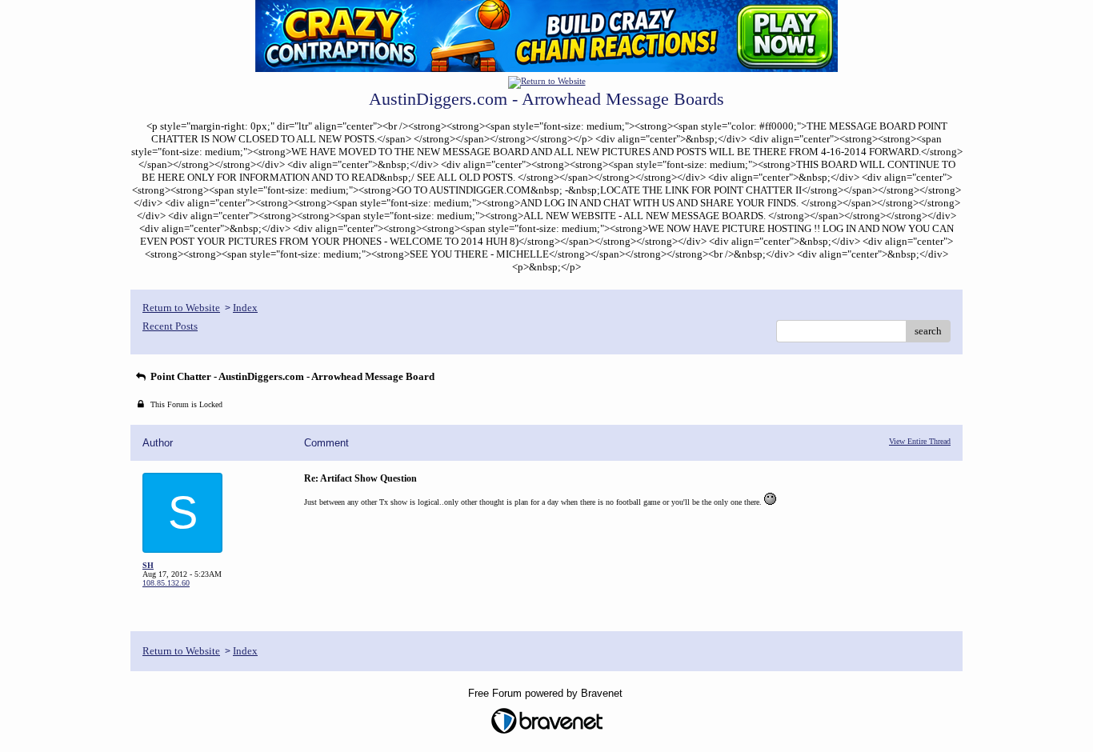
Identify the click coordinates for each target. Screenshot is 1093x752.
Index (245, 308)
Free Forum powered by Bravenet (547, 693)
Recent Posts (170, 326)
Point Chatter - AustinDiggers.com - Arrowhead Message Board (291, 376)
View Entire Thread (920, 441)
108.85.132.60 (166, 582)
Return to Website (181, 308)
